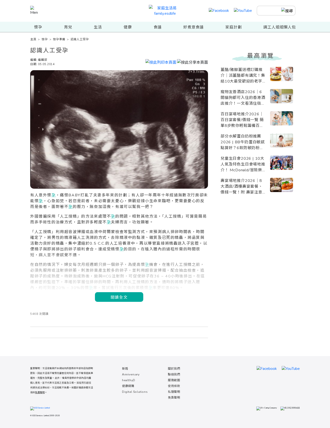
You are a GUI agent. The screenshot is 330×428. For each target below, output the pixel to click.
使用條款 (174, 386)
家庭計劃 (233, 27)
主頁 (33, 39)
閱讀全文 (119, 297)
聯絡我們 (174, 374)
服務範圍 (174, 380)
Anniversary (131, 374)
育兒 (68, 27)
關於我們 (174, 369)
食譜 (158, 27)
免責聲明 (174, 398)
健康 (128, 27)
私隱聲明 (174, 392)
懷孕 (38, 27)
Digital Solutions (135, 392)
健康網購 (128, 386)
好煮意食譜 (193, 27)
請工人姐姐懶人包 (279, 27)
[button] (192, 61)
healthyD (128, 380)
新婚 (125, 369)
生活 (98, 27)
